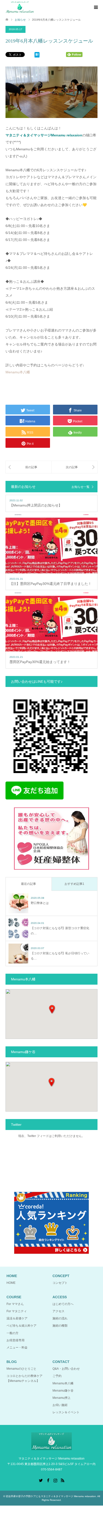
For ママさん (15, 1304)
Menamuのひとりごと (21, 1368)
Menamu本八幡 (18, 372)
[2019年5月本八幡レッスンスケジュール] (28, 467)
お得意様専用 (15, 1340)
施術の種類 (60, 1325)
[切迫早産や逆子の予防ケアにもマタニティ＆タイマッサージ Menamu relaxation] (20, 7)
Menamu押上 (61, 1398)
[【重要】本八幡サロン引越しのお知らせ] (74, 467)
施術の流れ (60, 1318)
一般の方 (12, 1333)
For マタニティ (16, 1311)
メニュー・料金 (17, 1347)
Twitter (41, 1480)
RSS (62, 1480)
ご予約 (57, 1376)
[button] (52, 1009)
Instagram (55, 1480)
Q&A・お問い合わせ (66, 1368)
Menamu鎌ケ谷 (63, 1390)
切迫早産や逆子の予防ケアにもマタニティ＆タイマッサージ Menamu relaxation (51, 1496)
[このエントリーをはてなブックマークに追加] (37, 56)
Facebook (48, 1480)
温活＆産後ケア (17, 1318)
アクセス (58, 1311)
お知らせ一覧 (81, 486)
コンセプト (60, 1283)
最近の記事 (28, 884)
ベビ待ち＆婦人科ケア (21, 1325)
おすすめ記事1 (74, 884)
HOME (11, 1283)
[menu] (95, 7)
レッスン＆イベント (66, 1412)
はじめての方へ (63, 1304)
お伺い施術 (60, 1405)
